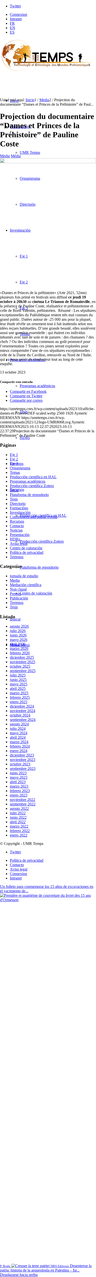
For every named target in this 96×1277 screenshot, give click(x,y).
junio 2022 (18, 817)
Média (16, 156)
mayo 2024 (18, 733)
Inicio (14, 490)
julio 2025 (18, 675)
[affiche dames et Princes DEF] (48, 162)
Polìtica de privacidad (26, 552)
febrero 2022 (20, 831)
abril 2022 (18, 822)
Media (5, 156)
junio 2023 (18, 773)
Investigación (20, 512)
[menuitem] (53, 14)
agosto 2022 (19, 808)
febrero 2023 (20, 791)
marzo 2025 (19, 693)
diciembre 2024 (22, 706)
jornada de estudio (24, 576)
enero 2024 (18, 751)
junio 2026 (18, 635)
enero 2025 (18, 702)
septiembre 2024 (22, 720)
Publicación (19, 598)
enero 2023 (18, 795)
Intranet (16, 19)
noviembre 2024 (22, 711)
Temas (15, 472)
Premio (15, 594)
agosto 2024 (19, 724)
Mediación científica (25, 585)
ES (12, 32)
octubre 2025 (20, 666)
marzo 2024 (19, 742)
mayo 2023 (18, 777)
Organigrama (20, 468)
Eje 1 (14, 455)
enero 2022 (18, 835)
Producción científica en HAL (33, 477)
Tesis (14, 499)
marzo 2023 (19, 786)
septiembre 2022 (22, 804)
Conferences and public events (33, 517)
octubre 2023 (20, 764)
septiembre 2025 (22, 671)
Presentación (20, 535)
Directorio (18, 503)
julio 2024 (18, 728)
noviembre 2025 (22, 662)
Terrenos (16, 557)
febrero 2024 (20, 746)
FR (12, 23)
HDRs (15, 539)
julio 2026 (18, 631)
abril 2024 (18, 737)
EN (12, 28)
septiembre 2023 (22, 768)
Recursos (17, 521)
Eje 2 (14, 459)
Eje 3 (14, 463)
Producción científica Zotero (32, 486)
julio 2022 (18, 813)
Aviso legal (18, 543)
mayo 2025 (18, 684)
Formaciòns (19, 508)
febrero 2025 (20, 697)
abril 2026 (18, 644)
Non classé (18, 589)
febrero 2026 (20, 653)
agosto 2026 (19, 626)
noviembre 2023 (22, 760)
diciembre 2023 (22, 755)
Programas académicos (27, 481)
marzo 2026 (19, 648)
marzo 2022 (19, 826)
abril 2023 (18, 782)
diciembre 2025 (22, 657)
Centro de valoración (26, 548)
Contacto (17, 526)
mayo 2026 (18, 640)
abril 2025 (18, 688)
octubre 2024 (20, 715)
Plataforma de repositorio (29, 495)
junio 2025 (18, 680)
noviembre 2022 (22, 800)
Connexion (18, 14)
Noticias (16, 530)
